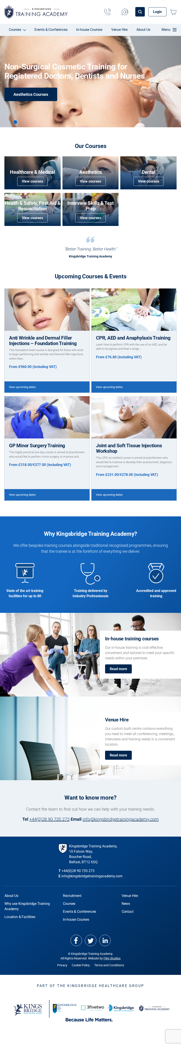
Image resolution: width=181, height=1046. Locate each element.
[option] (90, 81)
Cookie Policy (81, 965)
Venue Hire (119, 30)
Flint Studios (112, 958)
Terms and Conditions (109, 965)
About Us (143, 30)
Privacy (62, 965)
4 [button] (30, 122)
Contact (128, 911)
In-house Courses (89, 30)
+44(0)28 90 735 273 (49, 819)
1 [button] (8, 122)
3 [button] (22, 122)
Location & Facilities (19, 917)
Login (157, 12)
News (126, 904)
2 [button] (15, 122)
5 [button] (37, 122)
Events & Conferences (51, 30)
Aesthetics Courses (30, 94)
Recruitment (72, 896)
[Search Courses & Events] (140, 12)
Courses (15, 30)
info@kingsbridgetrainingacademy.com (121, 819)
